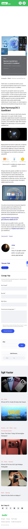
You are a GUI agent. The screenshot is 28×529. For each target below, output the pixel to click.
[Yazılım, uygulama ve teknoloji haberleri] (6, 3)
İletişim (3, 519)
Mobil (9, 78)
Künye (8, 519)
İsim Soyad (4, 285)
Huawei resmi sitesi (17, 228)
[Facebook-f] (10, 508)
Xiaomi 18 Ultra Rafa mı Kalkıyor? (11, 495)
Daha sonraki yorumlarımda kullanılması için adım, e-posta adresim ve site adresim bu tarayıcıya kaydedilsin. (15, 326)
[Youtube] (22, 508)
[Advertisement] (14, 21)
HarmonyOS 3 (8, 71)
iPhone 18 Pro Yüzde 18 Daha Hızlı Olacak (13, 402)
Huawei (14, 71)
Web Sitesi (4, 301)
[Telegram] (14, 508)
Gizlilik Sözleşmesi (16, 522)
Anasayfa (3, 78)
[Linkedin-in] (18, 508)
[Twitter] (2, 508)
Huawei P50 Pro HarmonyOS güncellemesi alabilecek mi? (10, 218)
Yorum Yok (11, 68)
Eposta (3, 293)
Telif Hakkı (14, 519)
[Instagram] (6, 508)
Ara (4, 342)
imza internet (5, 525)
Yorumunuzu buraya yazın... (8, 309)
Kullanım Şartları (5, 522)
